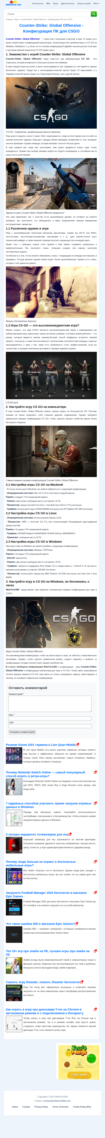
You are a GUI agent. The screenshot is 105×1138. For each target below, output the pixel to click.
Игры (55, 3)
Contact (26, 1107)
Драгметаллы (67, 3)
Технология (37, 3)
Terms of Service (60, 1107)
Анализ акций (84, 3)
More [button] (96, 3)
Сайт (11, 722)
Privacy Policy (41, 1107)
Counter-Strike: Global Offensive (23, 39)
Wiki (48, 3)
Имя (11, 715)
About (15, 1107)
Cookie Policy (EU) (82, 1107)
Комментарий (16, 694)
